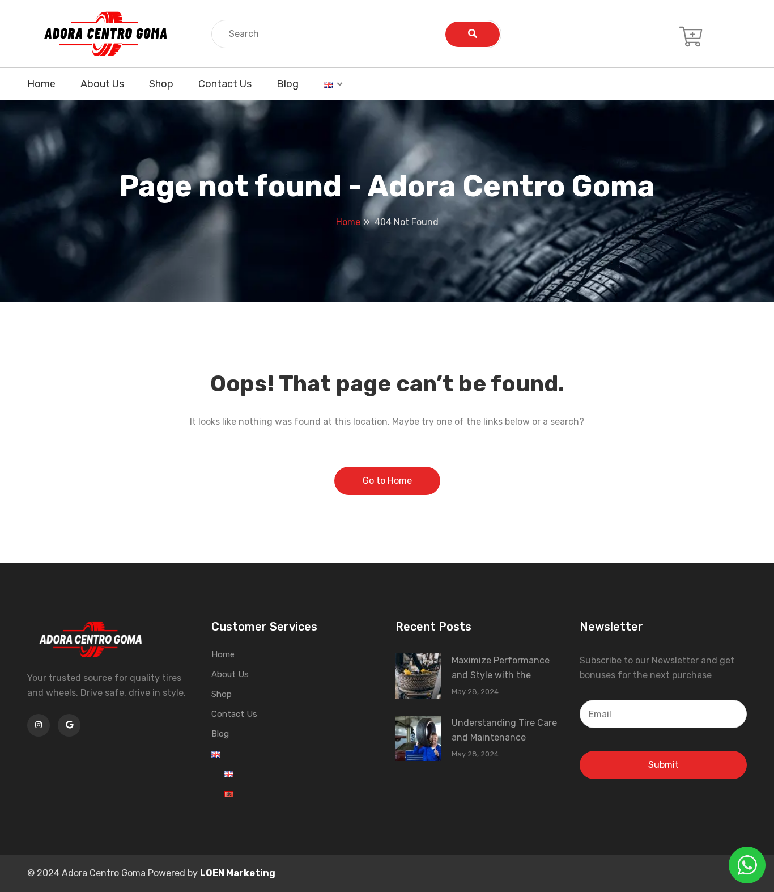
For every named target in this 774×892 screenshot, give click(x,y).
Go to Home (387, 480)
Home (41, 84)
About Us (102, 84)
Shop (161, 84)
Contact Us (225, 84)
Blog (288, 84)
